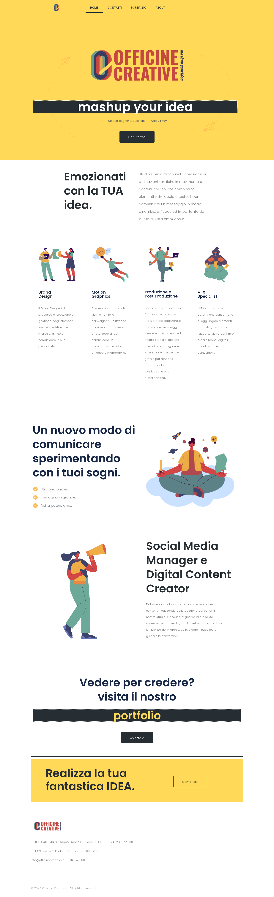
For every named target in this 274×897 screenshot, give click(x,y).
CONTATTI (115, 8)
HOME (94, 8)
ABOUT (160, 8)
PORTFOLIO (138, 8)
